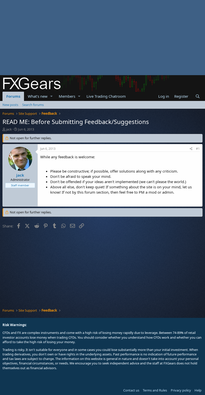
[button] (51, 96)
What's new (38, 96)
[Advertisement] (102, 38)
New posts (10, 104)
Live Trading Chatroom (106, 96)
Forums (13, 96)
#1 (198, 149)
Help (198, 390)
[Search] (197, 96)
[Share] (191, 149)
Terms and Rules (155, 390)
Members (67, 96)
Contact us (131, 390)
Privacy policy (181, 390)
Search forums (33, 104)
